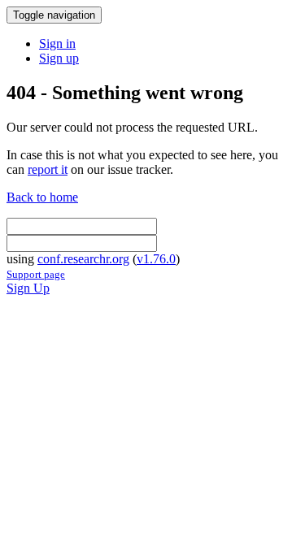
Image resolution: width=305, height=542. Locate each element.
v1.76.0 (156, 259)
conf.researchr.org (83, 259)
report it (48, 169)
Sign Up (28, 288)
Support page (36, 274)
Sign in (57, 43)
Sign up (59, 58)
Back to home (42, 197)
